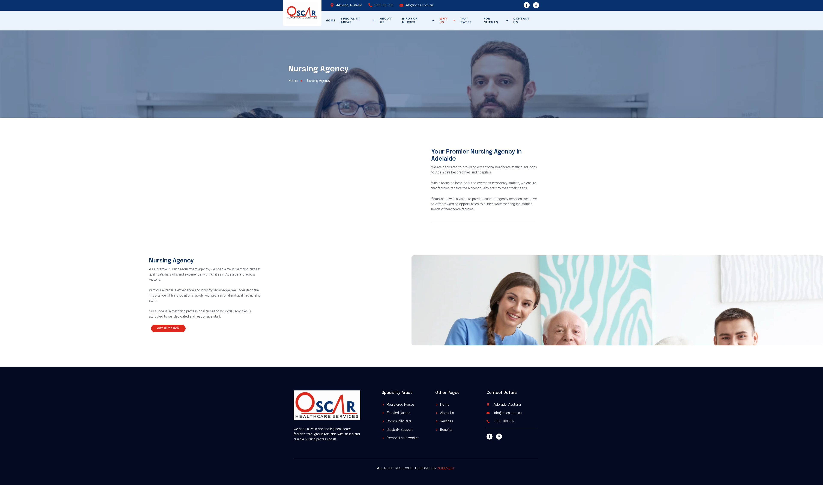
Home (330, 20)
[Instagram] (536, 5)
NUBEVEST (446, 468)
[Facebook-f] (527, 5)
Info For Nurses (410, 20)
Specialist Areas (350, 20)
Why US (443, 20)
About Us (386, 20)
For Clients (491, 20)
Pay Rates (466, 20)
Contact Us (521, 20)
